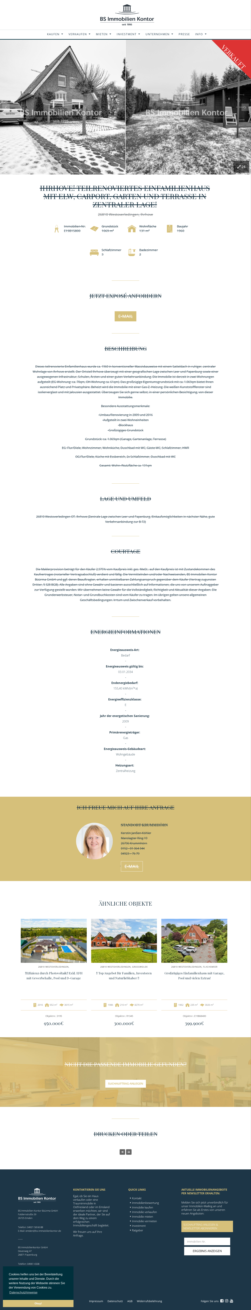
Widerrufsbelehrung (149, 1301)
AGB (129, 1301)
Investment (127, 34)
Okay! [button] (38, 1303)
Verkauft (234, 57)
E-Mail (125, 316)
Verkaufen (78, 34)
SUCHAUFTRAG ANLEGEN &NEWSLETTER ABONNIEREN (200, 1226)
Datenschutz (115, 1301)
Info (199, 34)
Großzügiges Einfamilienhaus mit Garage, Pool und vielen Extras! (194, 975)
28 (243, 166)
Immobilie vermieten (144, 1221)
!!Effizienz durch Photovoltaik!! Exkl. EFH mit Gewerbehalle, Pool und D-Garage (54, 975)
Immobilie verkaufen (144, 1212)
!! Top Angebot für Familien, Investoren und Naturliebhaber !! (124, 975)
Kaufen (53, 34)
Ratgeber (137, 1230)
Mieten (102, 34)
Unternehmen (158, 34)
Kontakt (136, 1198)
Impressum (96, 1301)
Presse (184, 34)
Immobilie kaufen (142, 1207)
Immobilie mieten (142, 1216)
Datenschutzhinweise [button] (23, 1292)
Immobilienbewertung (145, 1203)
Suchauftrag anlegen (125, 1084)
